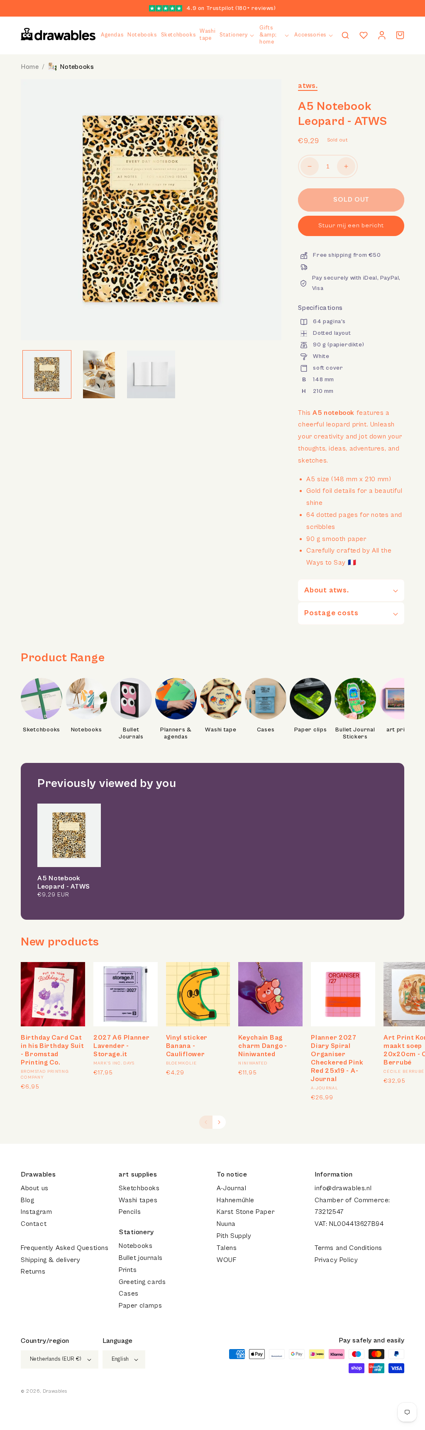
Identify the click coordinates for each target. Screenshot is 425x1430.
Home (30, 67)
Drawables (55, 1391)
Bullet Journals (131, 733)
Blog (27, 1200)
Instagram (36, 1212)
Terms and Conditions (348, 1248)
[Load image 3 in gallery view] (151, 375)
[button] (237, 35)
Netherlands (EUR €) (56, 1359)
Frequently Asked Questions (65, 1248)
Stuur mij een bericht (351, 225)
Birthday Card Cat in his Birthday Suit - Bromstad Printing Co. (52, 1050)
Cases (266, 729)
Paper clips (310, 729)
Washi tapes (138, 1200)
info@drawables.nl (343, 1188)
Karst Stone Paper (245, 1212)
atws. (308, 85)
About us (35, 1188)
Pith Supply (234, 1236)
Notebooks (77, 67)
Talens (227, 1248)
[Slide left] (205, 1122)
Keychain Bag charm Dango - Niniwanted (262, 1046)
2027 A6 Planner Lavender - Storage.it (121, 1046)
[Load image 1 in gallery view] (47, 375)
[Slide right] (219, 1122)
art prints (400, 729)
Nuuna (226, 1224)
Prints (128, 1270)
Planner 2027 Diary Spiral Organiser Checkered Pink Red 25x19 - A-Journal (337, 1058)
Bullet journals (141, 1258)
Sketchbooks (41, 729)
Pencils (130, 1212)
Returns (33, 1271)
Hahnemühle (235, 1200)
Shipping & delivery (50, 1260)
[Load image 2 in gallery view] (99, 375)
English (120, 1359)
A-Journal (231, 1188)
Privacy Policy (336, 1260)
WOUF (226, 1260)
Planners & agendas (176, 733)
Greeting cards (142, 1282)
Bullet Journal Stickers (355, 733)
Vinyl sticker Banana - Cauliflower (187, 1046)
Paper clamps (140, 1305)
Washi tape (220, 729)
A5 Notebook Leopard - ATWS (63, 882)
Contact (33, 1224)
